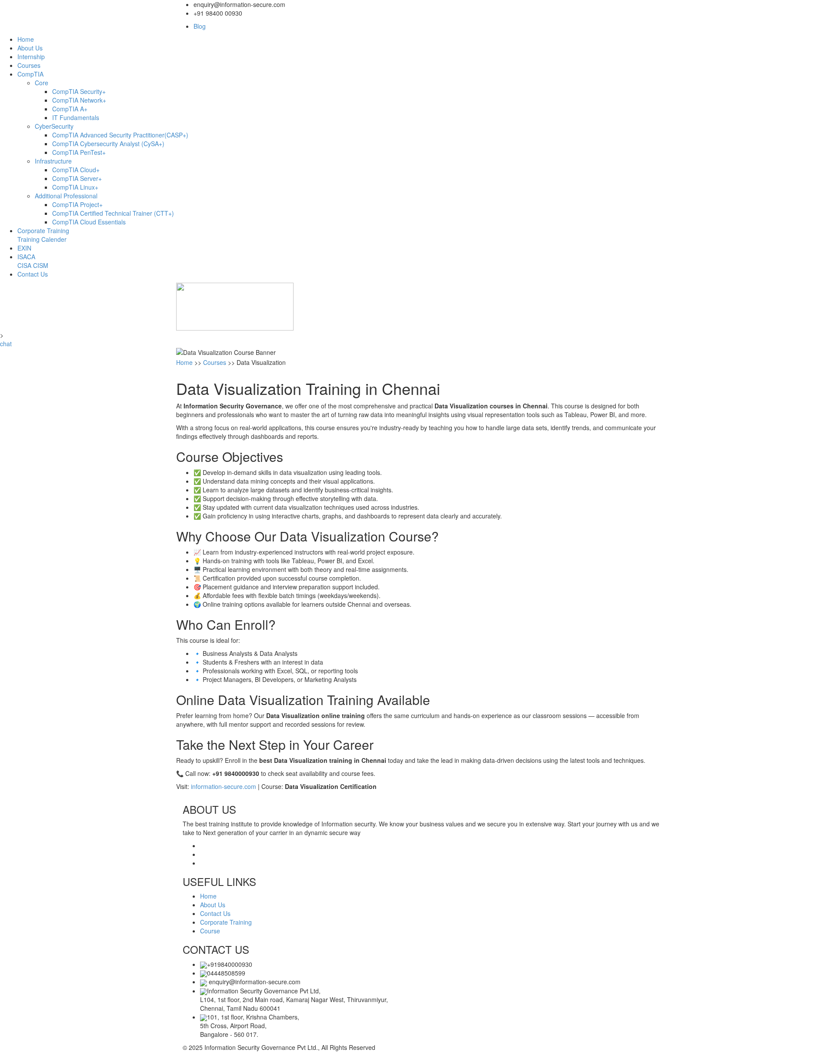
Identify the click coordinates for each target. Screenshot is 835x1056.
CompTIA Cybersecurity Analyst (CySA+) (108, 143)
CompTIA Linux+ (75, 187)
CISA (24, 265)
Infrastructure (53, 161)
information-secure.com (223, 786)
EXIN (24, 248)
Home (25, 39)
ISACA (26, 256)
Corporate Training (43, 230)
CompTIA (30, 74)
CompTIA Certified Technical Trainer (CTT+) (113, 213)
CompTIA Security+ (79, 91)
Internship (31, 56)
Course (210, 930)
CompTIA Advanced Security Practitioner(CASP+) (120, 134)
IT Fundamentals (75, 117)
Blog (200, 26)
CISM (40, 265)
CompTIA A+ (69, 108)
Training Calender (42, 239)
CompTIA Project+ (77, 204)
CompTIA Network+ (79, 100)
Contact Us (32, 274)
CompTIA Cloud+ (76, 169)
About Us (30, 47)
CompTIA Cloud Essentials (89, 221)
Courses (28, 65)
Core (41, 82)
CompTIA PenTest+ (79, 152)
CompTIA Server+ (77, 178)
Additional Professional (66, 195)
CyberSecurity (54, 126)
